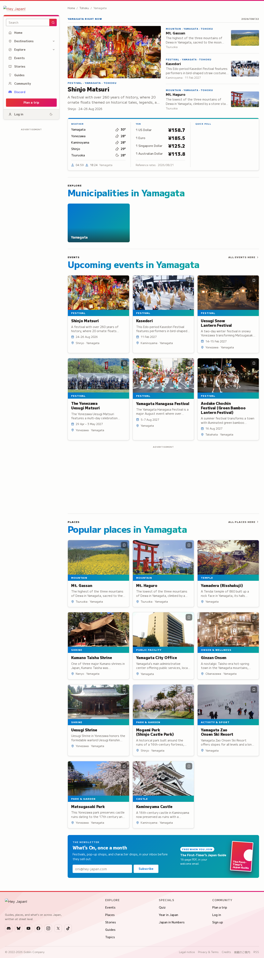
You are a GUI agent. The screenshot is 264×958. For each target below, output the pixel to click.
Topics (110, 937)
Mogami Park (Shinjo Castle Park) (155, 732)
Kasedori (173, 63)
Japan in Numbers (172, 922)
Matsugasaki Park (88, 806)
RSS (256, 952)
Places (110, 915)
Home (18, 32)
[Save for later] (124, 280)
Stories (19, 66)
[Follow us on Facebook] (38, 928)
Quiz (162, 907)
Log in (18, 114)
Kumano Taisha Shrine (91, 657)
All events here (241, 257)
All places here (241, 521)
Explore (20, 49)
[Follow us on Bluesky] (18, 928)
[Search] (53, 22)
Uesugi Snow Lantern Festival (216, 323)
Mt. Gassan (175, 32)
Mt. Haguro (175, 94)
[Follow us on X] (58, 928)
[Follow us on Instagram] (48, 928)
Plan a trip (31, 102)
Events (19, 58)
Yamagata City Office (156, 657)
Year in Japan (168, 915)
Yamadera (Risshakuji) (222, 585)
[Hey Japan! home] (31, 9)
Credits (226, 952)
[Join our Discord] (8, 928)
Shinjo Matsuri (88, 89)
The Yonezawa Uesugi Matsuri (85, 405)
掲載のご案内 (242, 952)
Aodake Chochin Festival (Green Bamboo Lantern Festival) (223, 408)
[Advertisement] (31, 193)
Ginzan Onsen (213, 657)
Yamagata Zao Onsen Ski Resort (217, 732)
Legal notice (187, 952)
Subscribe (146, 869)
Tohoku (84, 8)
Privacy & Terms (208, 952)
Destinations (23, 41)
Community (22, 83)
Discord (19, 92)
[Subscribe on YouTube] (28, 928)
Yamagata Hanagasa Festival (162, 403)
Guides (19, 75)
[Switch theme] (51, 114)
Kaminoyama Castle (154, 806)
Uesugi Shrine (84, 729)
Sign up (217, 922)
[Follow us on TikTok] (68, 928)
